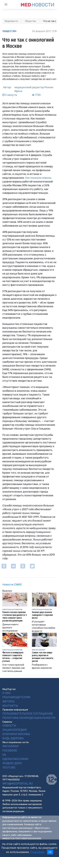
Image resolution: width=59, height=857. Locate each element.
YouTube (8, 767)
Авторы (8, 701)
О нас (6, 693)
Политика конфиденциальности (28, 718)
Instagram (10, 746)
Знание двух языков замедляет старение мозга (42, 615)
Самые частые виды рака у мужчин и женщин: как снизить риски (42, 656)
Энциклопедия (14, 730)
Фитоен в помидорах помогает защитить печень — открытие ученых (12, 656)
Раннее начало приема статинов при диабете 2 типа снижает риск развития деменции (14, 616)
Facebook (9, 750)
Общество (9, 31)
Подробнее (37, 852)
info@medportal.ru (17, 783)
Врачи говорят (38, 650)
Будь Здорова (13, 738)
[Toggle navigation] (9, 4)
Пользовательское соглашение (27, 713)
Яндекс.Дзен (12, 763)
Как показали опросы (38, 177)
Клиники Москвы (16, 734)
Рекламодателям (16, 697)
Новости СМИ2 (12, 584)
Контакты (10, 705)
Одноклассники (15, 759)
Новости (9, 725)
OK (50, 852)
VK (4, 754)
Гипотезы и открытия (12, 609)
